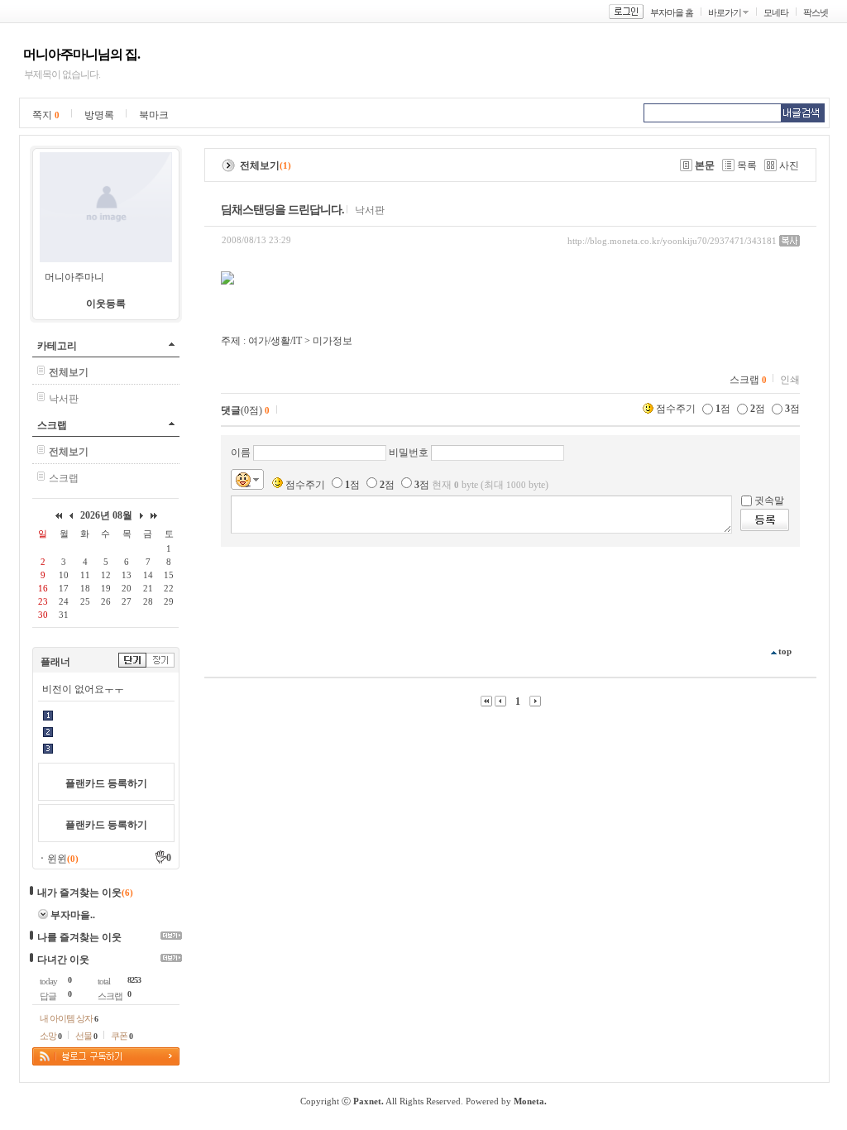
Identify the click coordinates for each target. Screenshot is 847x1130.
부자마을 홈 (671, 12)
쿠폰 (121, 1036)
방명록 (99, 115)
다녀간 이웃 (63, 959)
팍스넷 (815, 12)
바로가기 (724, 12)
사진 (789, 165)
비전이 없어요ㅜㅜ (83, 689)
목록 (747, 165)
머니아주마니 (74, 277)
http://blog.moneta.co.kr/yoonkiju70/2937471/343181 (672, 241)
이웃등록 (106, 303)
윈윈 (63, 858)
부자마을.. (72, 915)
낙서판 (64, 399)
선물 (86, 1036)
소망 (50, 1036)
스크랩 (52, 425)
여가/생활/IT (275, 341)
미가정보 (332, 341)
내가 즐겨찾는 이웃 (79, 892)
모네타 (775, 12)
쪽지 (46, 115)
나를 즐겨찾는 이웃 (79, 937)
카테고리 (57, 346)
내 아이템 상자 (69, 1018)
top (785, 651)
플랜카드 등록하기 (106, 783)
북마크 (154, 115)
